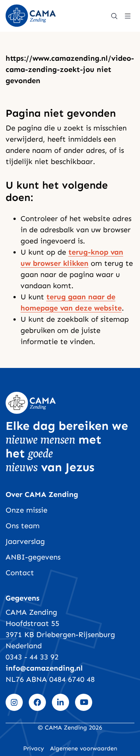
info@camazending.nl (44, 668)
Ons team (23, 525)
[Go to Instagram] (14, 702)
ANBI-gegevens (33, 556)
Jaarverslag (25, 541)
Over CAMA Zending (42, 494)
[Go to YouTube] (83, 702)
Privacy (33, 748)
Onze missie (26, 509)
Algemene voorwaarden (83, 748)
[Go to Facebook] (37, 702)
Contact (20, 572)
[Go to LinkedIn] (60, 702)
